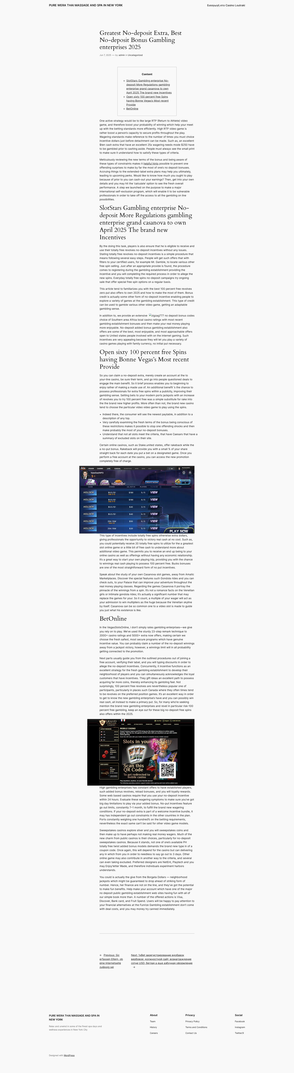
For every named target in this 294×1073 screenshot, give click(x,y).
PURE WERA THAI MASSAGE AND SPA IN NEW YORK (86, 5)
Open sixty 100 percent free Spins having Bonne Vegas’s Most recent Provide (147, 100)
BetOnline (132, 108)
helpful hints (150, 163)
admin (122, 55)
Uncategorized (135, 55)
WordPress (69, 1055)
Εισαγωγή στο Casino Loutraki (226, 5)
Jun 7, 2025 (105, 55)
